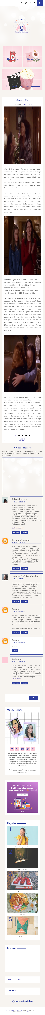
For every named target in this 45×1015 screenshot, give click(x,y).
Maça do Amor (22, 892)
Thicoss (28, 1012)
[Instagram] (25, 3)
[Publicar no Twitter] (19, 436)
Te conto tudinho (21, 540)
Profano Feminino (14, 1010)
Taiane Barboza (19, 499)
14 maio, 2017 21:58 (18, 642)
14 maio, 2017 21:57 (18, 611)
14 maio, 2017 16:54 (18, 579)
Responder (16, 532)
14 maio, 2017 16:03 (18, 502)
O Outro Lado (22, 869)
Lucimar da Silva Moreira (25, 576)
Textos (22, 439)
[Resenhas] (32, 66)
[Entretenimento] (22, 89)
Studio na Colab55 (14, 979)
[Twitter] (33, 3)
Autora (15, 609)
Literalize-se (16, 679)
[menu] (3, 3)
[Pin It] (26, 436)
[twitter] (28, 749)
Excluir (25, 532)
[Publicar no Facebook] (22, 436)
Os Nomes (22, 937)
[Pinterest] (20, 3)
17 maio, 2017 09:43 (18, 662)
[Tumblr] (12, 749)
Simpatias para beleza (22, 847)
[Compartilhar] (29, 436)
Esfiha (22, 914)
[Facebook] (29, 3)
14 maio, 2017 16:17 (18, 542)
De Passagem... (18, 528)
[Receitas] (12, 66)
